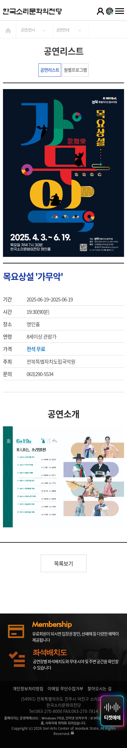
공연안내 (62, 29)
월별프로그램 (75, 70)
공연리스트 (49, 70)
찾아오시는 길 (99, 688)
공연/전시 (28, 29)
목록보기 (63, 563)
